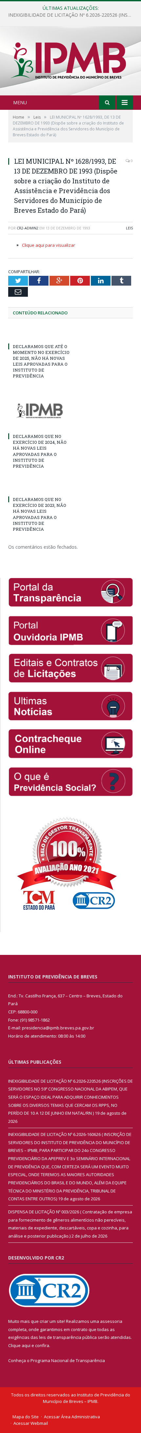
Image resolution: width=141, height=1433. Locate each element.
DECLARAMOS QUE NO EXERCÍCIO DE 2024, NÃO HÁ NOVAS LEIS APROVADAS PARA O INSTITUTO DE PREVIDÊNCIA (40, 451)
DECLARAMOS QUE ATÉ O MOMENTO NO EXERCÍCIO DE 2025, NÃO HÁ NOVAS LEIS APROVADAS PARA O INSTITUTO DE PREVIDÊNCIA (41, 361)
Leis (129, 227)
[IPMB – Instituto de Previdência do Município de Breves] (70, 61)
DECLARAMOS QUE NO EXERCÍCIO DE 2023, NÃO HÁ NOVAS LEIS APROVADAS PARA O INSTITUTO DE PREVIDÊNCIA (39, 514)
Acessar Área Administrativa (72, 1417)
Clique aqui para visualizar (48, 245)
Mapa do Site (25, 1417)
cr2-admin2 (27, 227)
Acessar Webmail (30, 1423)
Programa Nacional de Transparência (67, 1360)
